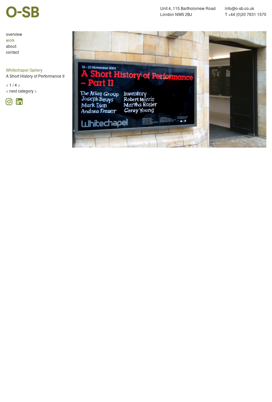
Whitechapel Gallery (24, 70)
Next (263, 91)
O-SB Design (22, 12)
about (11, 46)
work (10, 40)
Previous (77, 91)
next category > (23, 91)
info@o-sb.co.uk (239, 8)
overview (14, 34)
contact (12, 52)
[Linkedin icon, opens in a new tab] (19, 101)
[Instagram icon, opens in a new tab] (10, 100)
